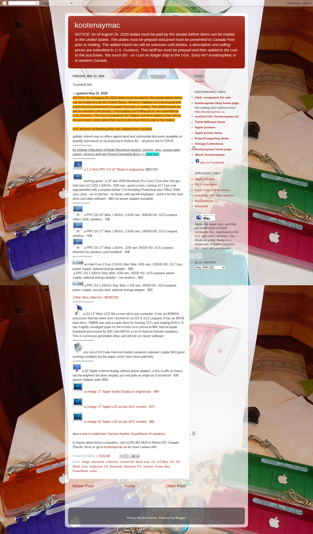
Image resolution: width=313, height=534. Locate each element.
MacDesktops (204, 201)
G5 (178, 461)
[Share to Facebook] (134, 456)
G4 (172, 461)
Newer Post (83, 486)
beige (86, 461)
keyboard (96, 466)
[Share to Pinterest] (138, 456)
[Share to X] (130, 456)
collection (112, 461)
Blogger (180, 518)
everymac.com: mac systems (214, 195)
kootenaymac (97, 25)
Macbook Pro (133, 466)
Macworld (201, 206)
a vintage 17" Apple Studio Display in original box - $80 (121, 391)
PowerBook (80, 471)
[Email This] (121, 456)
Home (129, 486)
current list (127, 461)
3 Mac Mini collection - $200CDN (95, 297)
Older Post (175, 486)
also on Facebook (212, 162)
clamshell (97, 461)
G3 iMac (162, 461)
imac (85, 466)
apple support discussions (212, 190)
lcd (106, 466)
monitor (148, 466)
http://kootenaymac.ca (210, 111)
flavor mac (143, 461)
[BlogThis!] (125, 456)
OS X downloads (206, 184)
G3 (153, 461)
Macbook (116, 466)
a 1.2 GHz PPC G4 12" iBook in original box (114, 169)
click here (152, 154)
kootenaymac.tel (115, 447)
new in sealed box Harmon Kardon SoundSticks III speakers (123, 434)
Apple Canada (204, 179)
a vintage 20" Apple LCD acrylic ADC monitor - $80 (118, 421)
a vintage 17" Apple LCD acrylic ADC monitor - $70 (119, 406)
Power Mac (162, 466)
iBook (76, 466)
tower (93, 471)
